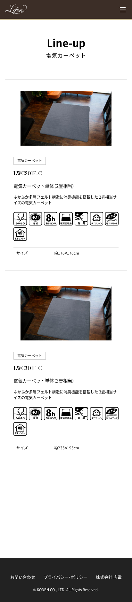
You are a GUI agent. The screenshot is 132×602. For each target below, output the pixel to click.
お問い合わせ (22, 577)
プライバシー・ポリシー (65, 577)
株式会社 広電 (109, 577)
